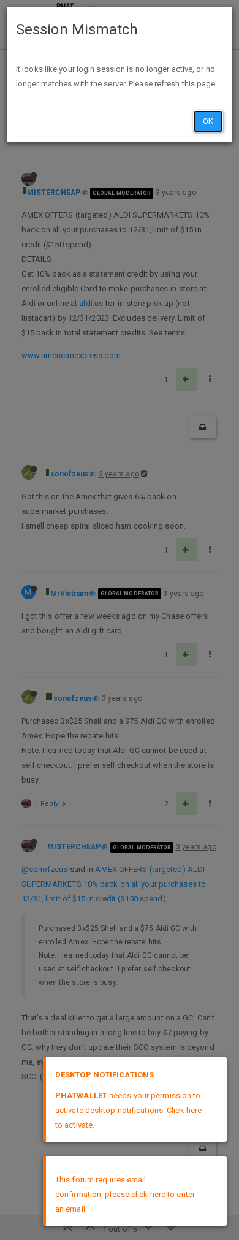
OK (208, 121)
